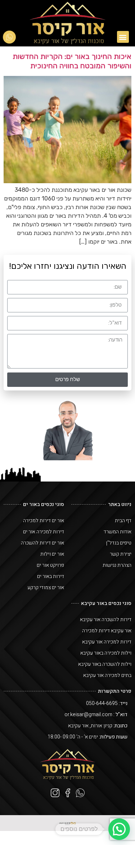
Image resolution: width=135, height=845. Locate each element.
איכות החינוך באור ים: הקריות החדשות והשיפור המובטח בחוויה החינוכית (72, 61)
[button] (123, 37)
